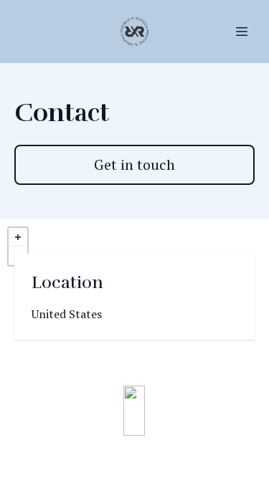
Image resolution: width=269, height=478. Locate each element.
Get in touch (134, 164)
